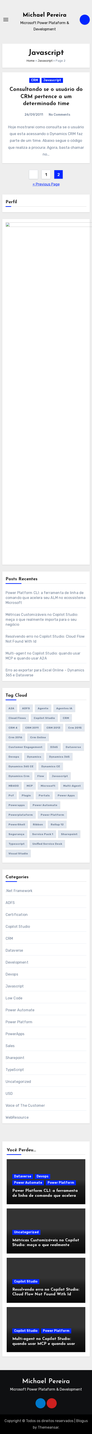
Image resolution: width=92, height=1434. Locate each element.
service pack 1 (42, 834)
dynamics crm (18, 776)
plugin (26, 795)
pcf (11, 795)
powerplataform (20, 814)
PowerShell (16, 824)
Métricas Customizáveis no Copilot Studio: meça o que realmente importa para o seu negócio (42, 619)
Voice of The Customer (25, 1105)
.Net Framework (19, 891)
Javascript (45, 60)
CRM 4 (12, 727)
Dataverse (73, 747)
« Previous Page (46, 184)
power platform (52, 814)
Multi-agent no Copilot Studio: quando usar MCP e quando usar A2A (43, 1344)
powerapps (16, 805)
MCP (30, 785)
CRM (34, 80)
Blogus (82, 1421)
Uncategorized (18, 1081)
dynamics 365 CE (20, 766)
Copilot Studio (44, 718)
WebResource (17, 1117)
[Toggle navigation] (5, 19)
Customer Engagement (25, 747)
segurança (16, 834)
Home (31, 60)
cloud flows (17, 718)
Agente (43, 708)
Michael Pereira (45, 15)
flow (40, 776)
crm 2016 (15, 737)
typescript (16, 843)
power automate (45, 805)
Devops (13, 756)
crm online (38, 737)
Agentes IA (64, 708)
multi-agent (72, 785)
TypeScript (15, 1070)
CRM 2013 (53, 727)
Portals (44, 795)
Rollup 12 (57, 824)
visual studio (18, 853)
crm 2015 (75, 727)
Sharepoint (69, 834)
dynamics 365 (59, 756)
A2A (11, 708)
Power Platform (19, 1022)
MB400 (13, 785)
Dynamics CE (50, 766)
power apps (66, 795)
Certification (17, 914)
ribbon (38, 824)
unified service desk (47, 843)
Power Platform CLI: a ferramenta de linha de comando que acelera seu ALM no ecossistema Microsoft (46, 598)
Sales (10, 1046)
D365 (54, 747)
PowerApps (15, 1034)
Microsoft (48, 785)
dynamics (34, 756)
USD (9, 1093)
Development (17, 962)
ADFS (26, 708)
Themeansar (48, 1427)
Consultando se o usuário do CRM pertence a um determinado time (46, 96)
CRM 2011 (32, 727)
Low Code (14, 998)
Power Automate (20, 1010)
